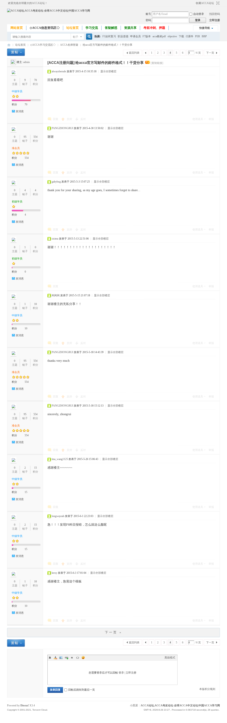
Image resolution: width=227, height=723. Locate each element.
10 (35, 304)
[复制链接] (157, 63)
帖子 (75, 36)
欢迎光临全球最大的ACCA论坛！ (27, 3)
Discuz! (24, 705)
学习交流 (92, 27)
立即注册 (214, 20)
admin (26, 62)
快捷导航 (204, 27)
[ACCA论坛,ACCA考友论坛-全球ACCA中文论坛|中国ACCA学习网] (48, 10)
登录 (121, 672)
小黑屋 (134, 705)
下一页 (210, 52)
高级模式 (169, 657)
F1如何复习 (109, 36)
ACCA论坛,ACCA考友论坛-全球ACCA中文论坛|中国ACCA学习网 (9, 45)
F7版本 (147, 36)
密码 (148, 20)
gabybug (56, 181)
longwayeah (58, 516)
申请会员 (135, 36)
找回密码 (214, 14)
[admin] (13, 62)
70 (35, 80)
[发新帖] (16, 52)
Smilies (83, 657)
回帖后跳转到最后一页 (81, 689)
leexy (54, 572)
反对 (83, 119)
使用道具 (197, 119)
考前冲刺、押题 (154, 27)
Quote (72, 657)
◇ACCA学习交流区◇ (43, 44)
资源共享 (130, 27)
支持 (70, 119)
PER (197, 36)
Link (66, 657)
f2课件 (189, 36)
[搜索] (88, 36)
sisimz (55, 238)
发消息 (20, 111)
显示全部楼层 (108, 71)
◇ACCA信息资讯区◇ (45, 27)
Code (77, 657)
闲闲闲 (56, 295)
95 (25, 136)
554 (35, 136)
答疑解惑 (111, 27)
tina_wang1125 (60, 459)
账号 (148, 14)
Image (61, 657)
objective (172, 36)
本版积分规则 (207, 689)
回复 (55, 119)
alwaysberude (59, 71)
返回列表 (134, 52)
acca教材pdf (159, 36)
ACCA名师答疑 (69, 44)
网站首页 (16, 27)
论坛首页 (72, 27)
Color (55, 657)
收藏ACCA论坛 (205, 3)
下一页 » (113, 632)
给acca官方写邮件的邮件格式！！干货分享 (107, 44)
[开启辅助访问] (194, 3)
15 (35, 467)
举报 (211, 119)
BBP (204, 36)
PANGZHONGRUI (62, 128)
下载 (181, 36)
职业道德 (123, 36)
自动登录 (198, 14)
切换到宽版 (217, 3)
